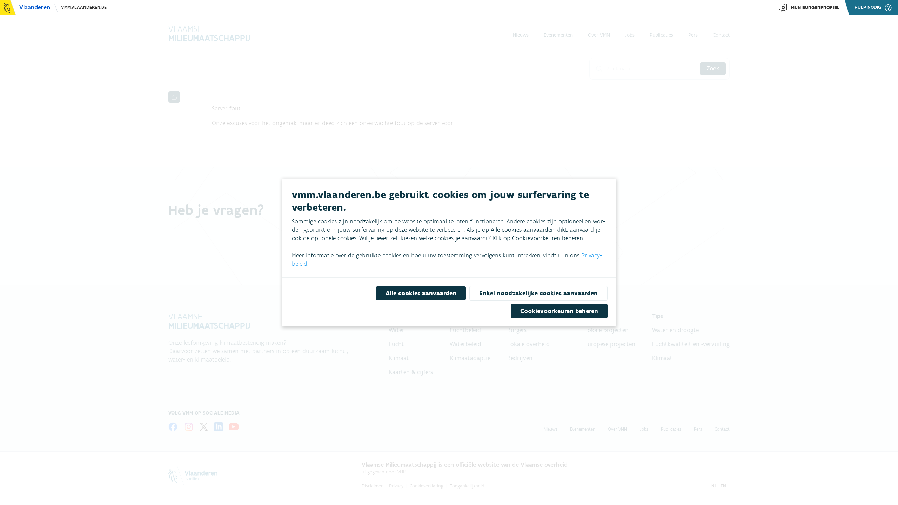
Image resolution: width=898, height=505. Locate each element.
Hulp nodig (868, 7)
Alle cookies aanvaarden (421, 293)
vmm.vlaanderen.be (84, 7)
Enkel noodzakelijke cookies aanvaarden (538, 293)
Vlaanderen (34, 7)
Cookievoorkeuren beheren (559, 311)
